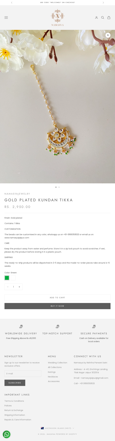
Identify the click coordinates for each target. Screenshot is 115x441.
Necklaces (53, 376)
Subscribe (15, 382)
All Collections (55, 367)
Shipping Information (14, 415)
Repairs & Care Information (17, 419)
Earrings (52, 372)
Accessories (54, 381)
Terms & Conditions (14, 401)
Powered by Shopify (66, 434)
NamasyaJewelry (17, 193)
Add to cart (57, 297)
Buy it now (57, 306)
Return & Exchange (13, 410)
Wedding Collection (57, 362)
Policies (8, 405)
